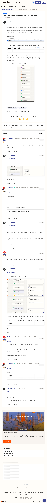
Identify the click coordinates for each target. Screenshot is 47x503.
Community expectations (9, 455)
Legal (39, 501)
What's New (21, 6)
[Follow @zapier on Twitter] (28, 498)
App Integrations (23, 494)
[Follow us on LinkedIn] (23, 498)
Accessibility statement (27, 487)
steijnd (8, 21)
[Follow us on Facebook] (21, 498)
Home (3, 9)
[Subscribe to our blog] (26, 498)
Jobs (29, 492)
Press (24, 492)
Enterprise (33, 492)
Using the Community (9, 453)
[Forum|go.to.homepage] (12, 2)
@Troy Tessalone (11, 158)
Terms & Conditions (18, 487)
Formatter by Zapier (12, 107)
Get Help (3, 6)
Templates (40, 492)
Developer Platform (17, 492)
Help (10, 492)
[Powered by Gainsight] (23, 485)
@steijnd (10, 143)
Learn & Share (11, 6)
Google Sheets (22, 107)
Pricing (6, 492)
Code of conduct (8, 451)
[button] (38, 2)
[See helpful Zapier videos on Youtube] (31, 498)
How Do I (13, 9)
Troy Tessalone (10, 138)
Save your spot (7, 441)
